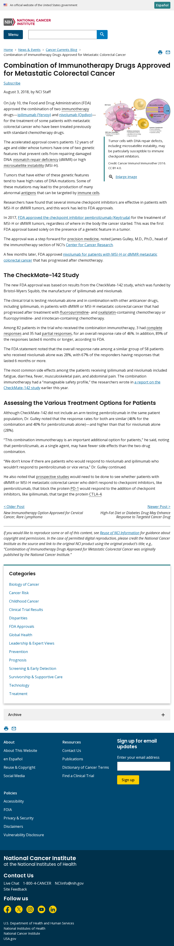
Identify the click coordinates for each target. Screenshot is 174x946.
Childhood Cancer (24, 601)
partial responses (57, 333)
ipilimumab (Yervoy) (34, 114)
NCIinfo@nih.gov (69, 883)
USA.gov (10, 938)
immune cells (88, 192)
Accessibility (14, 801)
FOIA (8, 809)
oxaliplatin (107, 312)
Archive (15, 714)
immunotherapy (75, 108)
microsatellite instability (24, 165)
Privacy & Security (19, 818)
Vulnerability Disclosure (24, 834)
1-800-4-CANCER (37, 883)
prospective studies (52, 476)
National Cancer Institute (22, 933)
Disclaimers (13, 826)
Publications (72, 758)
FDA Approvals (21, 626)
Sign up (128, 779)
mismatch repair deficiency (35, 159)
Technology (19, 685)
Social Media (14, 775)
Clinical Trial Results (26, 609)
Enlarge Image (126, 177)
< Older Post (14, 506)
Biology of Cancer (24, 584)
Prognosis (18, 660)
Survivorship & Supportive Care (36, 676)
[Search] (102, 34)
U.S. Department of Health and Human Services (39, 923)
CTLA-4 (95, 494)
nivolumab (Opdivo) (75, 114)
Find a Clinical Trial (78, 775)
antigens (28, 192)
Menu (13, 34)
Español (162, 5)
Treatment (18, 693)
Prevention (18, 651)
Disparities (18, 618)
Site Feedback (15, 889)
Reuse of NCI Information (119, 532)
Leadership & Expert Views (31, 643)
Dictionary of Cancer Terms (85, 767)
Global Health (20, 634)
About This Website (20, 750)
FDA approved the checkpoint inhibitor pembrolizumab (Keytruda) (74, 217)
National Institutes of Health (24, 928)
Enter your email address (138, 757)
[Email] (167, 52)
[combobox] (62, 34)
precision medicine (83, 238)
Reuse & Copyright (19, 767)
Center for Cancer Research (89, 244)
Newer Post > (158, 506)
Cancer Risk (19, 592)
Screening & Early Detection (32, 668)
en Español (13, 758)
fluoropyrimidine (74, 312)
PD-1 (74, 488)
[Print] (160, 52)
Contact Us (71, 750)
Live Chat (11, 883)
